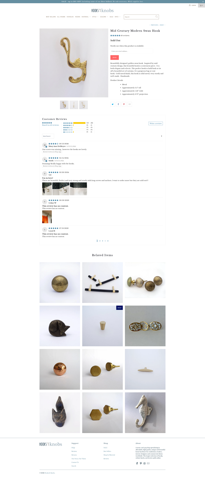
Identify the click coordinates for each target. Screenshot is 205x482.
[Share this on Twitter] (112, 104)
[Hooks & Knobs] (102, 10)
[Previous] (43, 62)
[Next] (104, 62)
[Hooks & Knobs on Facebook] (137, 463)
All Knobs (61, 17)
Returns (74, 455)
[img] (53, 144)
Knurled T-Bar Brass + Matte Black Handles (102, 282)
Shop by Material (109, 455)
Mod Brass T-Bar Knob (145, 369)
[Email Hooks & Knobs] (148, 463)
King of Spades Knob (145, 280)
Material (85, 17)
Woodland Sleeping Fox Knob (60, 326)
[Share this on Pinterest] (124, 104)
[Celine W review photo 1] (47, 216)
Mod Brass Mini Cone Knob (102, 326)
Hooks (77, 17)
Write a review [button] (156, 123)
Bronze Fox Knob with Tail (60, 412)
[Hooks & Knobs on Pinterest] (141, 463)
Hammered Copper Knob (60, 369)
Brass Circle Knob (102, 369)
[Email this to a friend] (129, 104)
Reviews (74, 451)
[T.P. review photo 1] (47, 188)
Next (162, 25)
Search (74, 466)
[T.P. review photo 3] (78, 188)
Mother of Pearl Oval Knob (145, 326)
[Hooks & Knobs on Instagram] (144, 463)
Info (117, 17)
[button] (115, 35)
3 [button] (102, 241)
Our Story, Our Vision (79, 459)
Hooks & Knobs (50, 473)
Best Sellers (51, 17)
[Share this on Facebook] (118, 104)
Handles (70, 17)
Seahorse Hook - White (145, 412)
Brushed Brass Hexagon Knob (102, 412)
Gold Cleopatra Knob (60, 282)
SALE (105, 447)
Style (94, 17)
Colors (103, 17)
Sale (111, 17)
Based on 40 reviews (50, 125)
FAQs (73, 447)
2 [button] (99, 241)
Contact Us (75, 462)
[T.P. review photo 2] (60, 188)
